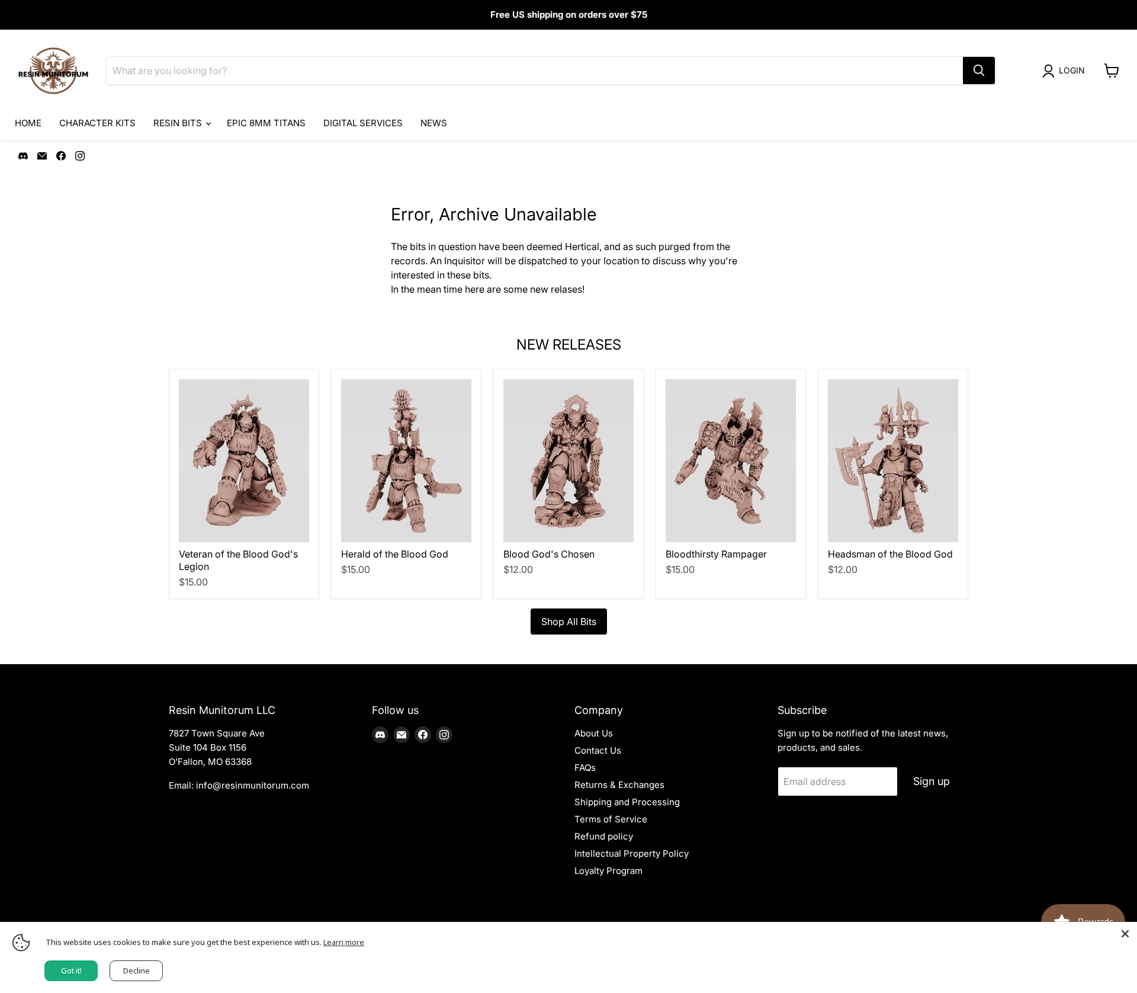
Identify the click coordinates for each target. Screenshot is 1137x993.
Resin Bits (178, 123)
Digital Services (363, 123)
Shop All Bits (568, 621)
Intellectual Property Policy (631, 853)
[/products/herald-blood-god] (406, 460)
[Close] (1125, 934)
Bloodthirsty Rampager (716, 554)
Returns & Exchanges (619, 784)
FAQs (585, 767)
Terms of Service (610, 819)
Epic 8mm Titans (266, 123)
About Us (593, 733)
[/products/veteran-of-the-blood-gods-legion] (244, 460)
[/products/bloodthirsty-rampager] (731, 460)
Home (28, 123)
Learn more (343, 942)
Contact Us (597, 750)
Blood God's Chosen (549, 554)
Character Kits (97, 123)
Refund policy (603, 836)
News (433, 123)
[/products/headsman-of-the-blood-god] (893, 460)
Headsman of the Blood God (890, 554)
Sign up (931, 781)
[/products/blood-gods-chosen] (568, 460)
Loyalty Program (608, 870)
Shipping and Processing (627, 802)
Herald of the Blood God (394, 554)
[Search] (979, 70)
